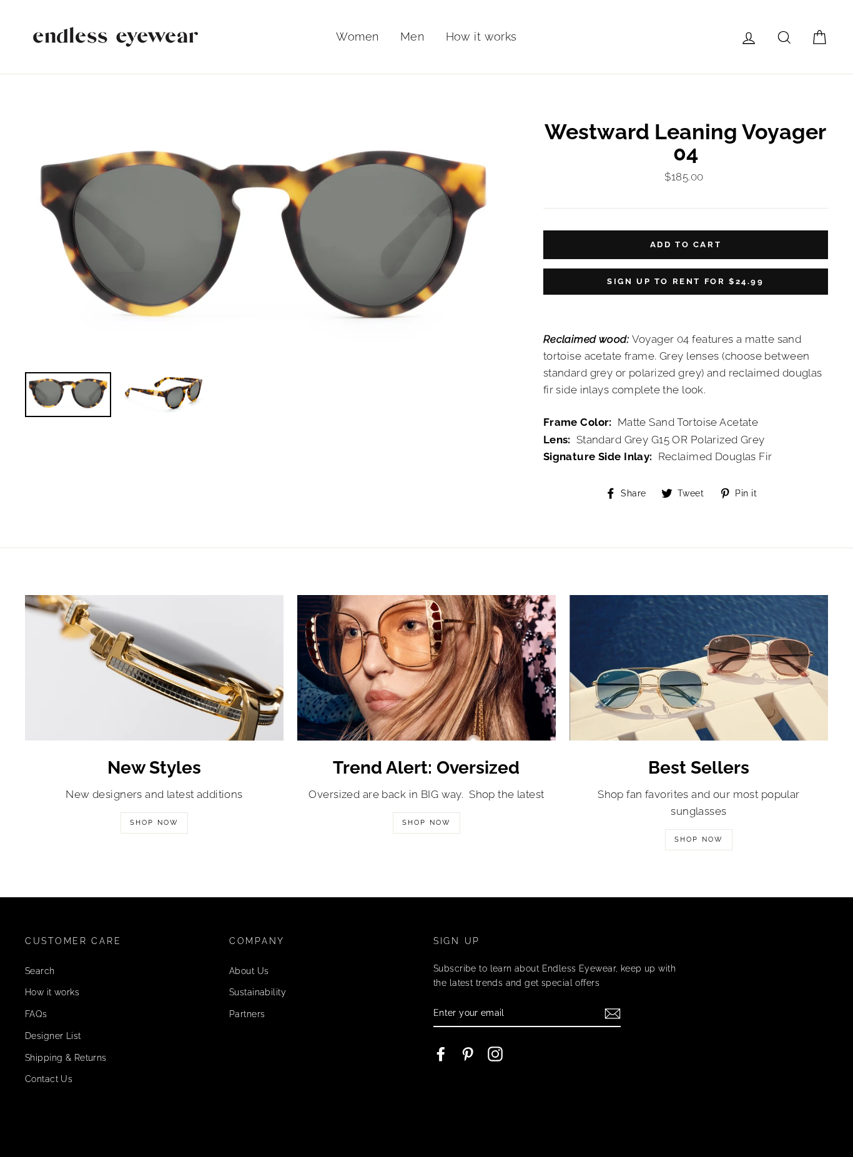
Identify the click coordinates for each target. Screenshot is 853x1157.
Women (357, 36)
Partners (247, 1013)
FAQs (36, 1013)
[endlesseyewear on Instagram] (495, 1053)
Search (40, 970)
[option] (263, 242)
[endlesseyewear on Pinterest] (467, 1053)
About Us (249, 970)
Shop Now (154, 823)
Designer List (53, 1035)
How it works (481, 36)
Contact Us (48, 1078)
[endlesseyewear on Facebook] (440, 1053)
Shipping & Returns (66, 1057)
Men (412, 36)
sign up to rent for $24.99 (685, 281)
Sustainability (257, 992)
